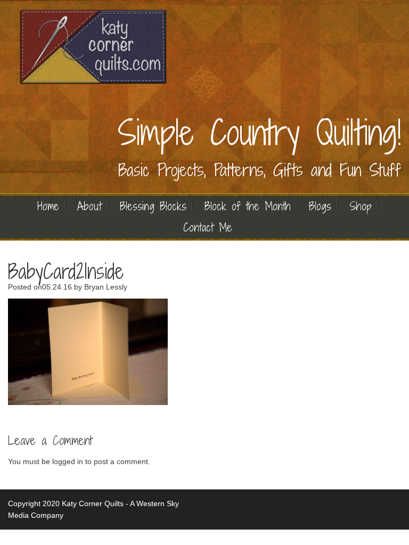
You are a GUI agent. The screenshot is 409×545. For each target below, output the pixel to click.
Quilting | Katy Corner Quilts (93, 47)
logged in (67, 461)
